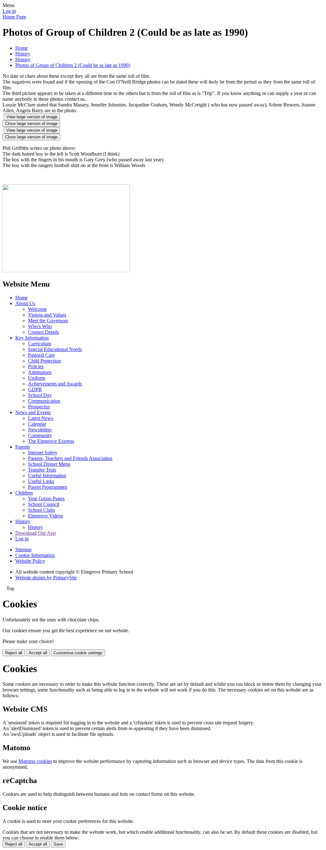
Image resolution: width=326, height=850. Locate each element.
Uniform (36, 378)
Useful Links (41, 481)
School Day (40, 395)
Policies (36, 366)
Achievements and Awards (55, 383)
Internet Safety (42, 452)
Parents (22, 447)
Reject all (13, 652)
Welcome (37, 309)
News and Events (33, 412)
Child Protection (44, 360)
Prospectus (39, 406)
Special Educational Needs (55, 349)
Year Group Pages (46, 498)
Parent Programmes (47, 487)
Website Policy (30, 561)
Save (58, 844)
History (22, 53)
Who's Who (40, 326)
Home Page (14, 16)
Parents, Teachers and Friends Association (70, 458)
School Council (43, 504)
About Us (25, 303)
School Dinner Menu (49, 464)
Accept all (38, 652)
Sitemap (23, 549)
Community (40, 435)
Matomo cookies (35, 761)
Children (24, 492)
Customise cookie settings (78, 652)
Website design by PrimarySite (46, 577)
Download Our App (35, 533)
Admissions (40, 372)
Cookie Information (35, 555)
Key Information (32, 338)
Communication (44, 401)
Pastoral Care (41, 355)
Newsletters (40, 429)
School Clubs (41, 510)
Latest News (40, 418)
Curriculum (39, 343)
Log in (9, 11)
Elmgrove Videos (45, 515)
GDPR (35, 389)
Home (21, 48)
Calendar (37, 424)
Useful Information (47, 475)
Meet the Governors (48, 320)
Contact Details (43, 332)
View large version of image (31, 116)
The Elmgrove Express (51, 441)
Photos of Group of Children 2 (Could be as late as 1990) (72, 65)
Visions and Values (47, 315)
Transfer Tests (42, 470)
